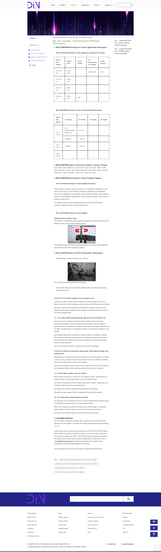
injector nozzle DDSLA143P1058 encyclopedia (69, 472)
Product (62, 5)
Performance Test (32, 521)
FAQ (89, 532)
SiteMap (125, 517)
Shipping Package (63, 528)
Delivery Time (62, 524)
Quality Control (31, 517)
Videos (96, 5)
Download (84, 5)
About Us (108, 5)
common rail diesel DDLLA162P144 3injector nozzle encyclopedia (76, 464)
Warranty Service (92, 528)
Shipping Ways (62, 532)
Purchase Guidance (63, 517)
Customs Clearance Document (95, 517)
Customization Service (33, 536)
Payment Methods (63, 521)
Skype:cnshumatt (35, 50)
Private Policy (126, 521)
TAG (124, 528)
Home (53, 5)
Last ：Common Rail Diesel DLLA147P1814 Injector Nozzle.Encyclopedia (123, 43)
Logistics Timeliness (93, 521)
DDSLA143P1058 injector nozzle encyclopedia (69, 468)
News (73, 5)
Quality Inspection (32, 524)
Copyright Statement (128, 524)
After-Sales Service (93, 524)
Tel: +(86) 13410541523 (37, 53)
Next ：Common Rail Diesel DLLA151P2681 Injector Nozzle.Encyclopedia (123, 51)
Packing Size (30, 532)
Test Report (30, 528)
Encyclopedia (67, 41)
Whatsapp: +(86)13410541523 (39, 57)
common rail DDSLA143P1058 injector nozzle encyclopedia (78, 459)
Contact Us (125, 532)
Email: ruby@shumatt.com (38, 60)
